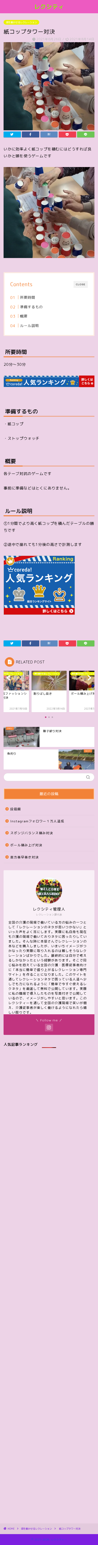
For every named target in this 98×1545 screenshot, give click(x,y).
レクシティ (49, 6)
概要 (24, 316)
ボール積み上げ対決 (26, 845)
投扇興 (15, 809)
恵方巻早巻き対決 (24, 857)
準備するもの (31, 306)
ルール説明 (29, 325)
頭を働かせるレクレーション (21, 22)
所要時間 (27, 297)
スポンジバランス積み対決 (31, 833)
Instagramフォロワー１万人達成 (37, 821)
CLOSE (80, 284)
